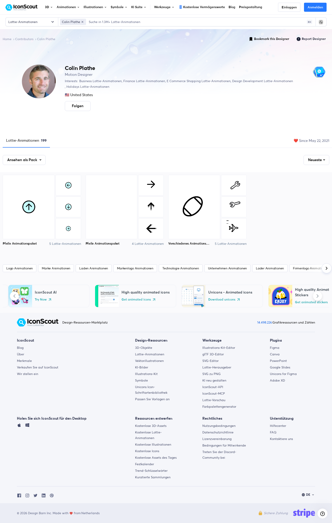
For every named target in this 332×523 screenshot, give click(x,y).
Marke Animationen (56, 268)
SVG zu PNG (211, 374)
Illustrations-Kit (146, 374)
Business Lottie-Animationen (100, 81)
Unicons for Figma (283, 374)
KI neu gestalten (214, 380)
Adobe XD (277, 380)
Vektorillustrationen (149, 361)
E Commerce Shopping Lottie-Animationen (198, 81)
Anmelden (315, 7)
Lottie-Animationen (26, 140)
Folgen (78, 106)
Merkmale (24, 361)
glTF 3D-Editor (213, 354)
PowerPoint (278, 361)
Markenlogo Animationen (135, 268)
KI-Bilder (141, 367)
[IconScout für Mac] (19, 426)
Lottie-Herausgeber (216, 367)
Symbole (141, 380)
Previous (14, 296)
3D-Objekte (143, 348)
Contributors (24, 39)
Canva (275, 354)
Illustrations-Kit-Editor (218, 348)
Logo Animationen (19, 268)
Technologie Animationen (180, 268)
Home (7, 39)
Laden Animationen (93, 268)
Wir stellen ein (27, 374)
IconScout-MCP (213, 393)
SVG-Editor (210, 361)
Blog (20, 348)
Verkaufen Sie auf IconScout (37, 367)
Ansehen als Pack (22, 160)
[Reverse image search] (321, 22)
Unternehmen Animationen (227, 268)
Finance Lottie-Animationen (143, 81)
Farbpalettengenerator (219, 407)
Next (317, 296)
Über (20, 354)
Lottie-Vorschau (213, 400)
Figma (274, 348)
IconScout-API (212, 387)
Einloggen (289, 7)
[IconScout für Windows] (27, 426)
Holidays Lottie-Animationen (87, 87)
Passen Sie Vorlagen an (152, 399)
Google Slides (280, 367)
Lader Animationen (270, 268)
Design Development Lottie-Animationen (262, 81)
